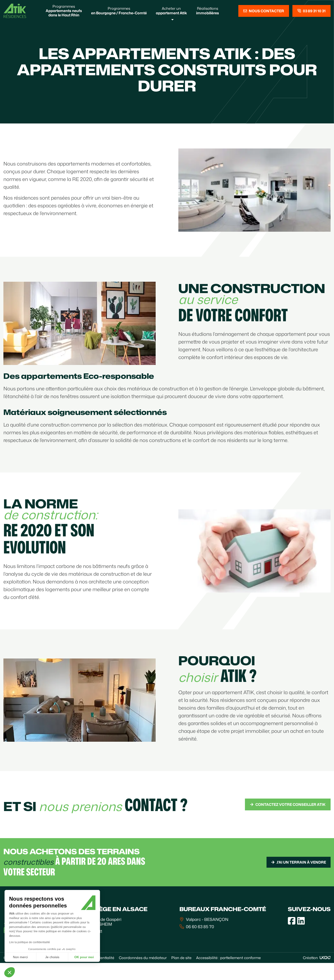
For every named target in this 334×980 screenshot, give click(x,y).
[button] (9, 972)
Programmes (64, 11)
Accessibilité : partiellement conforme (228, 957)
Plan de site (181, 957)
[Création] (325, 957)
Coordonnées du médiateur (143, 957)
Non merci (20, 957)
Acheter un (171, 10)
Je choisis (52, 957)
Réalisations (207, 10)
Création (310, 957)
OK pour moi (84, 957)
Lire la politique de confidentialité (29, 942)
